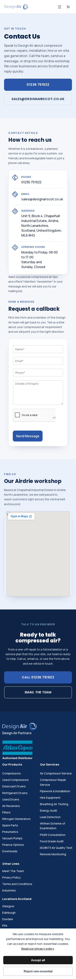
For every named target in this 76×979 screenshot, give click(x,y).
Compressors (11, 773)
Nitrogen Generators (16, 819)
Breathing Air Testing (54, 804)
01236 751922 (38, 84)
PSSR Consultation (52, 835)
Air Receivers (11, 806)
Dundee (7, 919)
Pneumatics (10, 832)
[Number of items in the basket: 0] (68, 6)
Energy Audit (48, 810)
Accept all (38, 960)
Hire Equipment (50, 797)
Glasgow (8, 906)
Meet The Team (13, 871)
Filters (6, 812)
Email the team (38, 692)
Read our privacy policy (37, 948)
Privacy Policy (11, 877)
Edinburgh (9, 913)
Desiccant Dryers (14, 786)
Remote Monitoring (53, 854)
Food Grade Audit (52, 841)
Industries (9, 890)
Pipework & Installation (55, 791)
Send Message (27, 436)
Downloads (9, 851)
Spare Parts (10, 825)
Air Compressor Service (56, 773)
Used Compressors (15, 780)
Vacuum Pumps (12, 838)
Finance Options (13, 845)
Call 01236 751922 (38, 677)
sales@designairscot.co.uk (38, 99)
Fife (4, 925)
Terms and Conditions (17, 884)
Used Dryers (10, 799)
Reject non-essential (38, 971)
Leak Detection (50, 817)
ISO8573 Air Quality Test (56, 848)
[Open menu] (59, 6)
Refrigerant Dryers (15, 793)
